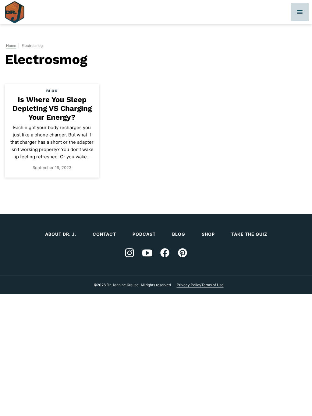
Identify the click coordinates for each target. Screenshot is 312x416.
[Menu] (300, 12)
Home (11, 45)
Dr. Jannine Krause (14, 12)
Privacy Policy (189, 285)
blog (51, 91)
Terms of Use (212, 285)
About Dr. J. (60, 234)
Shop (208, 234)
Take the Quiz (249, 234)
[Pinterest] (183, 253)
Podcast (144, 234)
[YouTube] (147, 253)
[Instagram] (129, 253)
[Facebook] (165, 253)
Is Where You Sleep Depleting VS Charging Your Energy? (52, 108)
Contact (104, 234)
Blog (178, 234)
